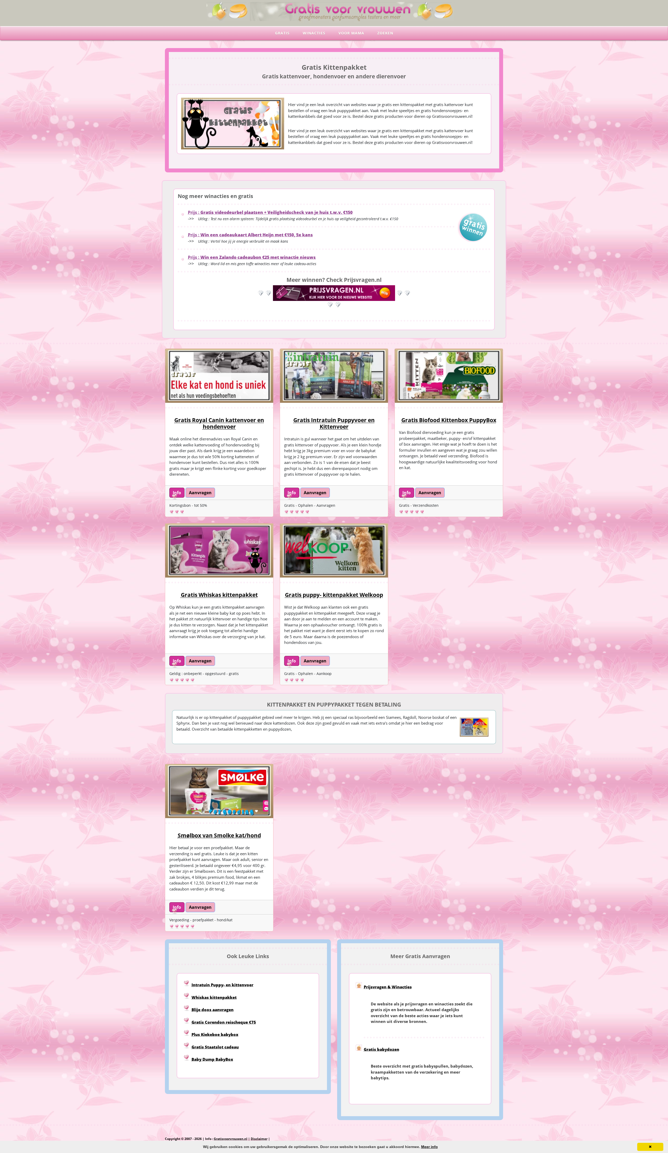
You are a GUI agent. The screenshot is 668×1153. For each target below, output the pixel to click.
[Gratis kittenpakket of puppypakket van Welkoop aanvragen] (334, 550)
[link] (176, 492)
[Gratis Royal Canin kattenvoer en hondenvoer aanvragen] (219, 376)
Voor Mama (351, 33)
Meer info (429, 1147)
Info (177, 493)
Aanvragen (200, 493)
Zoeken (385, 33)
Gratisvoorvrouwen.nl (230, 1139)
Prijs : (270, 212)
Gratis (282, 33)
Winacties (314, 33)
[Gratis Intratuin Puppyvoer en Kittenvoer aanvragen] (334, 376)
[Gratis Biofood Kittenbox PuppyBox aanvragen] (449, 376)
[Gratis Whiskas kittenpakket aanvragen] (219, 550)
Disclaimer (259, 1139)
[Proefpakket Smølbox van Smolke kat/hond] (219, 791)
